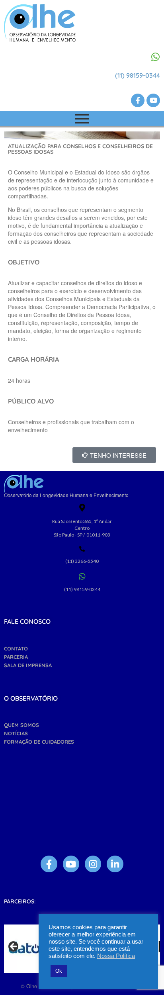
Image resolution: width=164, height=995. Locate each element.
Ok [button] (58, 971)
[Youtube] (153, 100)
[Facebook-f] (137, 100)
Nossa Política (116, 956)
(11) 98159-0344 (137, 75)
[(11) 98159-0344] (155, 57)
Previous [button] (14, 947)
